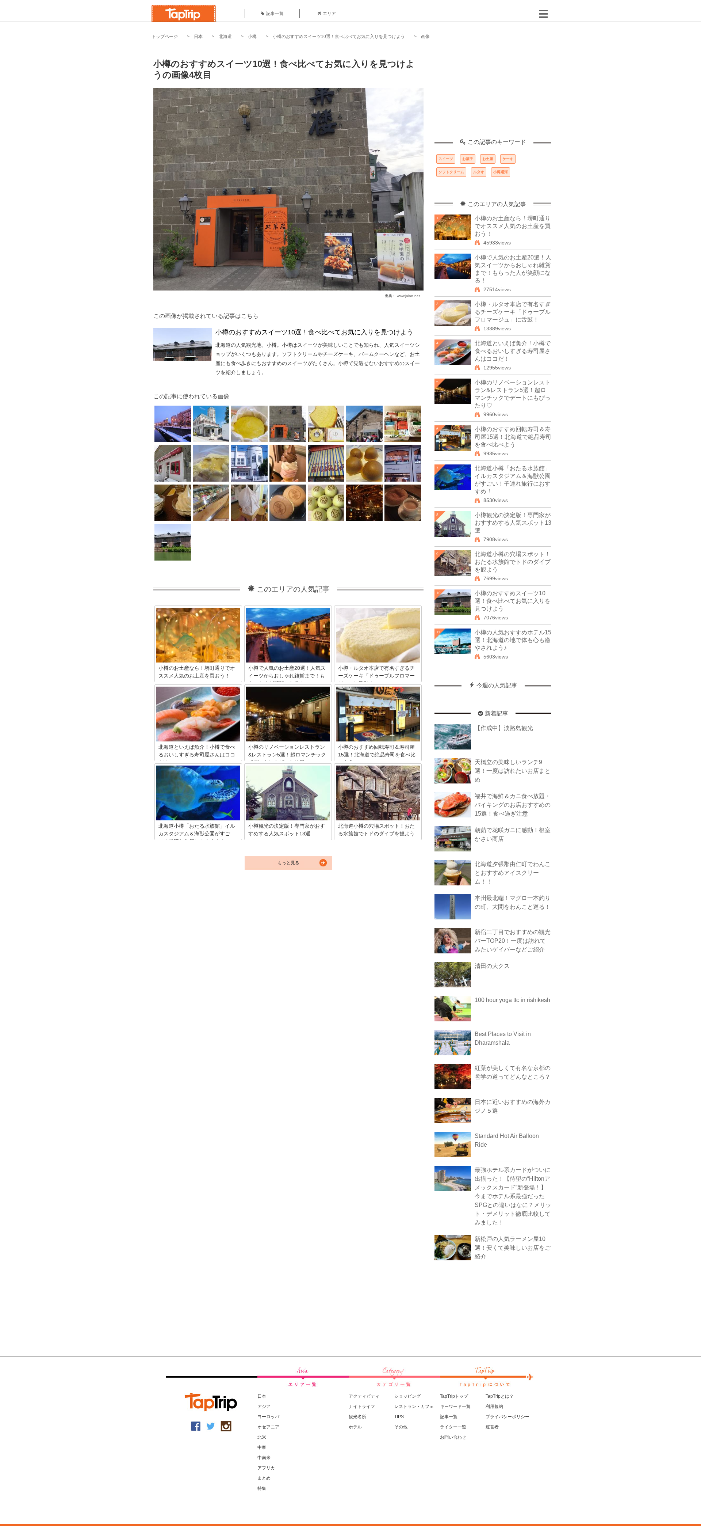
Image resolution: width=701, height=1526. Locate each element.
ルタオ (478, 172)
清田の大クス (492, 966)
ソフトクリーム (451, 172)
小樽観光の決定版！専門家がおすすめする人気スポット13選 (513, 523)
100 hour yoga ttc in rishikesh (512, 1000)
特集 (261, 1488)
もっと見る (288, 862)
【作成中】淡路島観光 (504, 728)
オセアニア (268, 1427)
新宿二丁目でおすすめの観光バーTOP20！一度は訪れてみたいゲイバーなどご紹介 (513, 941)
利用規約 (494, 1406)
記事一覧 (275, 13)
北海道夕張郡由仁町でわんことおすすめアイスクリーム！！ (513, 873)
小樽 (252, 36)
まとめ (264, 1478)
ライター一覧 (453, 1427)
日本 (198, 36)
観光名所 (357, 1416)
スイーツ (445, 159)
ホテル (355, 1427)
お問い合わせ (453, 1437)
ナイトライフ (362, 1406)
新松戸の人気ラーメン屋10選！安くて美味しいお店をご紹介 (513, 1248)
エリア (329, 13)
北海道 (225, 36)
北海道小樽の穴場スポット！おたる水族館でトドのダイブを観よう (513, 562)
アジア (264, 1406)
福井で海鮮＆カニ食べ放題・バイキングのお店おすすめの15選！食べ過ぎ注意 (513, 805)
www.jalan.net (408, 296)
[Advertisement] (492, 93)
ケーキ (507, 159)
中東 (261, 1447)
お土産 (487, 159)
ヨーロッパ (268, 1416)
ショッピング (407, 1396)
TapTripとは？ (500, 1396)
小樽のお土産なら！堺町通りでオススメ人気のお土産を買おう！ (513, 226)
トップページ (165, 36)
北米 (261, 1437)
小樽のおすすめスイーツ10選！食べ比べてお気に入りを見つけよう (339, 36)
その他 (400, 1427)
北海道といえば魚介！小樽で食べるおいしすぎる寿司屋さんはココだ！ (513, 351)
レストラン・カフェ (414, 1406)
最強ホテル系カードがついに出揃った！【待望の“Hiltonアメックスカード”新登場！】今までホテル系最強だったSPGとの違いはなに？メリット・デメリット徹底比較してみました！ (513, 1196)
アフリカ (266, 1467)
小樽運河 (500, 172)
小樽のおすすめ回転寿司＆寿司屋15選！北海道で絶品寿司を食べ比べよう (513, 437)
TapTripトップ (454, 1396)
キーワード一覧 (455, 1406)
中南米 (264, 1457)
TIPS (399, 1416)
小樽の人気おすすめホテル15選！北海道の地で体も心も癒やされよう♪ (513, 640)
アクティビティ (364, 1396)
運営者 (492, 1427)
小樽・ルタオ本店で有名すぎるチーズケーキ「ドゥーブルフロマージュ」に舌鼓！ (513, 312)
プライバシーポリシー (507, 1416)
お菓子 (467, 159)
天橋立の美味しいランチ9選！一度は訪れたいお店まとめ (513, 771)
